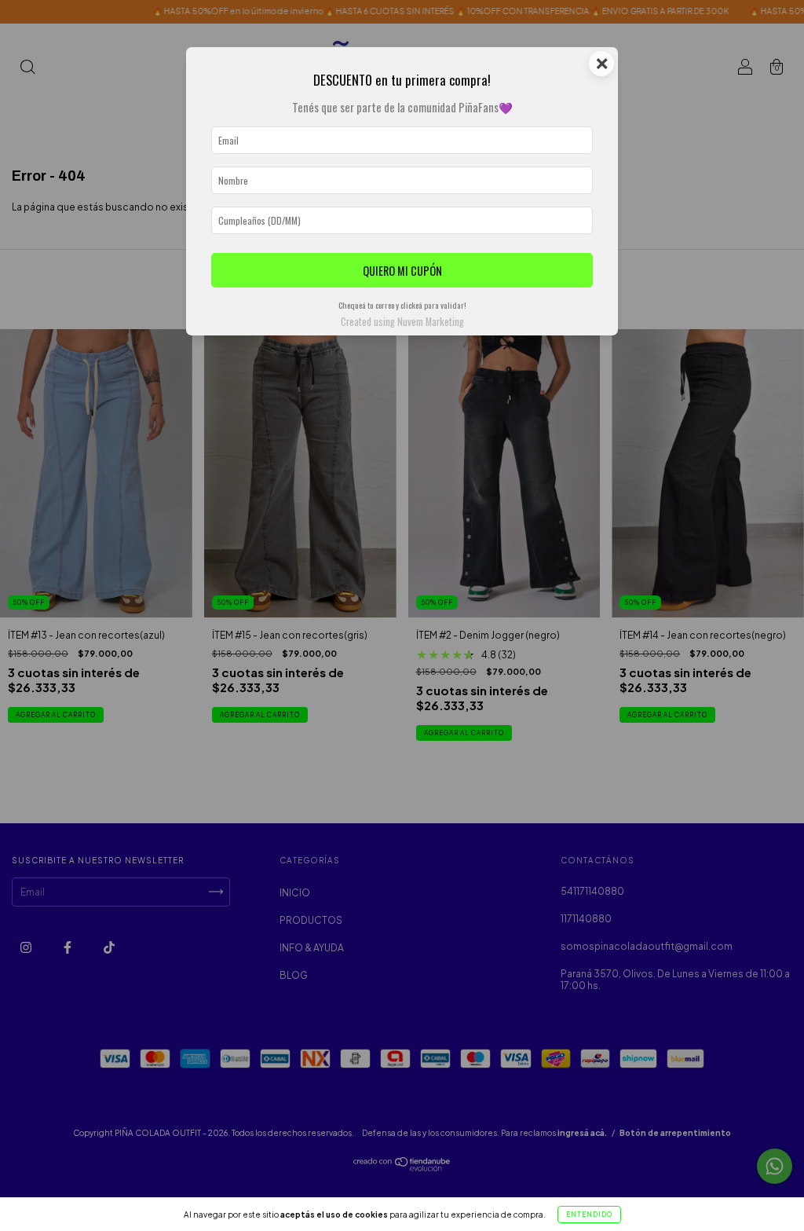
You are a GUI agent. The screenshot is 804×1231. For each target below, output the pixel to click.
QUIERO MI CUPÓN (402, 270)
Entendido (589, 1214)
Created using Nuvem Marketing (402, 321)
